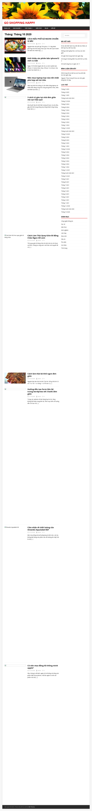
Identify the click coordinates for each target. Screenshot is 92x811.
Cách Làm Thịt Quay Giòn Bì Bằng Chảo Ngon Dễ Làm (42, 236)
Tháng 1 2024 (65, 125)
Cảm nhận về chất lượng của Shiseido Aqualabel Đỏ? (40, 528)
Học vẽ (63, 224)
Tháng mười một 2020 (67, 209)
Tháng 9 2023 (65, 137)
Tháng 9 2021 (65, 179)
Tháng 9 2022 (65, 152)
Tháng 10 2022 (65, 149)
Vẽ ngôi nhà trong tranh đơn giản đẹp (72, 56)
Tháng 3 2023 (65, 143)
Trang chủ (7, 28)
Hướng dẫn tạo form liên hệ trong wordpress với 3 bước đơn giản (42, 391)
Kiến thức (39, 28)
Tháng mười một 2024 (67, 98)
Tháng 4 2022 (65, 158)
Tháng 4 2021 (65, 194)
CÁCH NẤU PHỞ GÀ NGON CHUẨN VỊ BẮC (42, 40)
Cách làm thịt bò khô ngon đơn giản (41, 375)
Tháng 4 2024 (65, 119)
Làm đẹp (63, 233)
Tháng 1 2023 (65, 146)
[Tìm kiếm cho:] (74, 35)
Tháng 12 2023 (65, 128)
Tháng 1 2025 (65, 95)
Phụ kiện (63, 242)
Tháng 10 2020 (65, 212)
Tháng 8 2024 (65, 107)
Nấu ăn (63, 239)
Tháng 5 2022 (65, 155)
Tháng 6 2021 (65, 188)
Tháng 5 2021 (65, 191)
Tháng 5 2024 (65, 116)
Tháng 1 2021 (65, 203)
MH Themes (32, 807)
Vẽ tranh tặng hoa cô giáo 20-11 (70, 64)
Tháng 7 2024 (65, 110)
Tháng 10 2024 (65, 101)
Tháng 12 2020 (65, 206)
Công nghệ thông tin (67, 221)
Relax (46, 28)
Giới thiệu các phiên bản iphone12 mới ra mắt (43, 59)
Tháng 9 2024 (65, 104)
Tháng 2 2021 (65, 200)
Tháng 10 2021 (65, 176)
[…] (41, 50)
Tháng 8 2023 (65, 140)
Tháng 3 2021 (65, 197)
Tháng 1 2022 (65, 167)
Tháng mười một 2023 (67, 131)
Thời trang (28, 28)
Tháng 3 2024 (65, 122)
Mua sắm (64, 236)
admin (39, 43)
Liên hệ (53, 28)
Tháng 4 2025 (65, 92)
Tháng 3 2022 (65, 161)
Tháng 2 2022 (65, 164)
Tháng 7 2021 (65, 185)
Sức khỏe (63, 245)
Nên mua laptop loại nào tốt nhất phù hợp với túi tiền (43, 79)
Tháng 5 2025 (65, 89)
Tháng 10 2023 (65, 134)
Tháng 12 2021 (65, 170)
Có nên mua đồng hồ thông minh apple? (42, 666)
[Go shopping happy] (46, 18)
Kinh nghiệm (16, 28)
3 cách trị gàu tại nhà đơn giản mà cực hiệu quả (41, 98)
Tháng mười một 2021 (67, 173)
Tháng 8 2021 (65, 182)
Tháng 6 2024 (65, 113)
